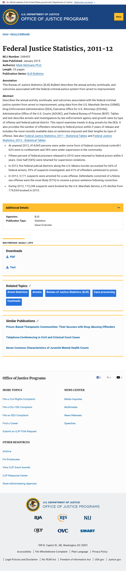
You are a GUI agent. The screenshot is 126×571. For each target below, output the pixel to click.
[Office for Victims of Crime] (63, 533)
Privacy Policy (99, 551)
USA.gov (99, 559)
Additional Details (17, 207)
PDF (12, 256)
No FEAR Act (49, 559)
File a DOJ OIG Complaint (17, 407)
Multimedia (70, 407)
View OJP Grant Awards (16, 467)
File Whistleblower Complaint (51, 551)
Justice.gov (114, 559)
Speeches (69, 423)
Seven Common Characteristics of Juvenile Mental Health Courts (47, 347)
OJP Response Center (15, 475)
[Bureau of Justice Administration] (38, 520)
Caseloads (14, 300)
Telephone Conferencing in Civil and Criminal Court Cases (43, 337)
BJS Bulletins (35, 73)
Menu (118, 17)
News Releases (73, 415)
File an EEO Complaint (15, 415)
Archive (7, 451)
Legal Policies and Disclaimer (21, 559)
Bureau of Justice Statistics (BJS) (68, 292)
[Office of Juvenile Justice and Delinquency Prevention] (38, 533)
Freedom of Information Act (75, 559)
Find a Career (10, 423)
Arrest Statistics (17, 292)
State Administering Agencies (20, 483)
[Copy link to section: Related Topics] (29, 285)
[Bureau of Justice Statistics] (63, 522)
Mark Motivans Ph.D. (29, 65)
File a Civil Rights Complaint (19, 399)
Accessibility (24, 551)
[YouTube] (120, 379)
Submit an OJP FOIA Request (19, 431)
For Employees (11, 459)
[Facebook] (100, 379)
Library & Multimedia (20, 34)
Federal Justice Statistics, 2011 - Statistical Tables (56, 135)
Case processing (104, 292)
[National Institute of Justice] (87, 520)
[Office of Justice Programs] (11, 17)
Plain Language (80, 551)
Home (5, 34)
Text (13, 267)
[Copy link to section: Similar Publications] (37, 320)
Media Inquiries (73, 399)
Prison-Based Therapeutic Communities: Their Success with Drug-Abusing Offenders (60, 326)
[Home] (54, 16)
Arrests (37, 292)
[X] (110, 379)
